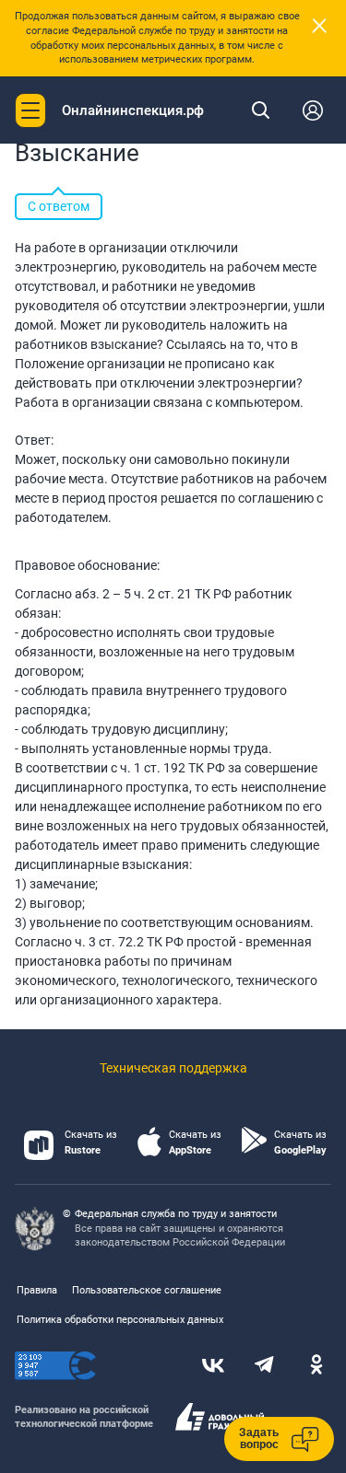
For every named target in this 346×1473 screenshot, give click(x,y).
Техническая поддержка (173, 1068)
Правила (37, 1290)
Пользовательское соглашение (146, 1290)
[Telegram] (265, 1366)
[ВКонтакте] (213, 1366)
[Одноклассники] (316, 1366)
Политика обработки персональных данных (120, 1320)
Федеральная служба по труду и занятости (176, 1214)
